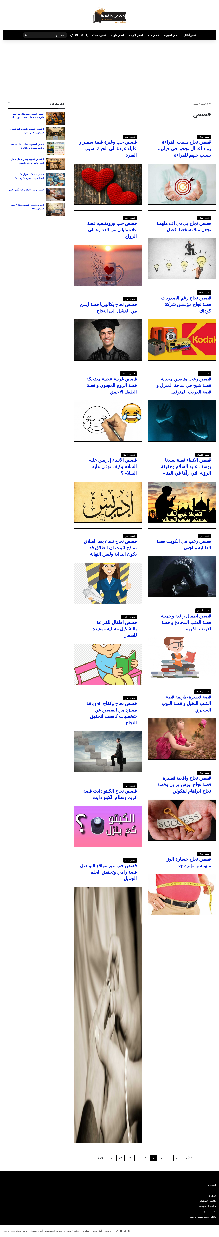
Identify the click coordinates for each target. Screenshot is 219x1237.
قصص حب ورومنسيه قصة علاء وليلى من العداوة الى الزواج (112, 230)
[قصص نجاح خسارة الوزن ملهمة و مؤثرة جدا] (182, 894)
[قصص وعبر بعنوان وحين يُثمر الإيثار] (55, 194)
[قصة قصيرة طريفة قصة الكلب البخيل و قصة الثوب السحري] (182, 738)
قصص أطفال (190, 35)
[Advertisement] (190, 68)
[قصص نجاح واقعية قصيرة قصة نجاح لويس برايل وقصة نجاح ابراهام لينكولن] (182, 820)
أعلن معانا (211, 1190)
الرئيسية (205, 103)
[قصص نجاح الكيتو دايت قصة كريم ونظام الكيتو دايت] (108, 826)
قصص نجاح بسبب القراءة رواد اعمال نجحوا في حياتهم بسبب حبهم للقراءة (184, 148)
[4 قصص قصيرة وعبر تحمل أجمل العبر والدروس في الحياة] (55, 164)
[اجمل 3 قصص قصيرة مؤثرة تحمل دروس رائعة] (55, 209)
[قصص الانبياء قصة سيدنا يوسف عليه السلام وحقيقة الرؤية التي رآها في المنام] (182, 502)
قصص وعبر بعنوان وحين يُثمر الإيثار (26, 189)
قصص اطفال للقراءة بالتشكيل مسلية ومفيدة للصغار (115, 629)
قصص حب (153, 35)
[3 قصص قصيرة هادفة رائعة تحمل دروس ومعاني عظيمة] (55, 133)
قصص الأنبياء (137, 35)
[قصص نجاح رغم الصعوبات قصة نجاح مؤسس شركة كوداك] (182, 339)
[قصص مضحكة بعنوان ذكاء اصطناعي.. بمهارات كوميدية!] (55, 179)
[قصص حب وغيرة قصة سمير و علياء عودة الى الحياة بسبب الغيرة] (108, 184)
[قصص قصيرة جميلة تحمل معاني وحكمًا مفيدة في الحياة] (55, 148)
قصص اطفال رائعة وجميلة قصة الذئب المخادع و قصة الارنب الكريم (186, 622)
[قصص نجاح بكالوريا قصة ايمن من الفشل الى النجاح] (108, 339)
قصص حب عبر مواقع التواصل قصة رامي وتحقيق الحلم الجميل (108, 872)
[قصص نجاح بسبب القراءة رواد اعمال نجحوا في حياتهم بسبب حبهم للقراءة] (182, 184)
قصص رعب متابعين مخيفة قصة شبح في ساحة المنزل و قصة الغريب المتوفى (184, 385)
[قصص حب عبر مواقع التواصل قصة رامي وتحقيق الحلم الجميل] (108, 1015)
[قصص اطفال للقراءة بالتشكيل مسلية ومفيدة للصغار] (108, 664)
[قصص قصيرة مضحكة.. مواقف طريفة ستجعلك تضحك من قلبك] (55, 118)
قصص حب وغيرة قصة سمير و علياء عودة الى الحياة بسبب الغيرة (108, 148)
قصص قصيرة (172, 35)
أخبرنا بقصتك (209, 1211)
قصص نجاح (204, 136)
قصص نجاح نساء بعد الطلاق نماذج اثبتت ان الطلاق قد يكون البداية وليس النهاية (110, 548)
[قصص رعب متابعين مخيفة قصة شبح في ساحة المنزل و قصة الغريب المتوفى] (182, 420)
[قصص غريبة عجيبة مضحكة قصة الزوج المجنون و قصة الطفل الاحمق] (108, 420)
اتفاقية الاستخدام (207, 1201)
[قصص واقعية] (109, 15)
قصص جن (204, 373)
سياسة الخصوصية (207, 1206)
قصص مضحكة (99, 35)
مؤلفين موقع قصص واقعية (203, 1216)
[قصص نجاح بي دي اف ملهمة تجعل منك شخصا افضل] (182, 258)
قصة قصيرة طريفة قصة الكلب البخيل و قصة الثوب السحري (186, 703)
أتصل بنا (212, 1195)
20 (120, 1157)
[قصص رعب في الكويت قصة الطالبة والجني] (182, 576)
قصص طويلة (117, 35)
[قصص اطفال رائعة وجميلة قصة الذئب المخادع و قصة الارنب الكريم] (182, 657)
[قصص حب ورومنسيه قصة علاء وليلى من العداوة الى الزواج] (108, 265)
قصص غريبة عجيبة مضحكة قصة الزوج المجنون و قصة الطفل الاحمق (111, 385)
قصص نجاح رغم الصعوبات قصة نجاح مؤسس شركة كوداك (186, 304)
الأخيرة (101, 1157)
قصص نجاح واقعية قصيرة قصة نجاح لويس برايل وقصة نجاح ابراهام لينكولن (184, 784)
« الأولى (188, 1157)
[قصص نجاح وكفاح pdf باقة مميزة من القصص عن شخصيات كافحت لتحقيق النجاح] (108, 751)
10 (129, 1157)
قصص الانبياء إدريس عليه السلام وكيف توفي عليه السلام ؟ (113, 466)
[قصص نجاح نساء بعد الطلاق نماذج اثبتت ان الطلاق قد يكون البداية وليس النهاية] (108, 583)
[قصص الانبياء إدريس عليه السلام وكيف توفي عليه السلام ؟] (108, 502)
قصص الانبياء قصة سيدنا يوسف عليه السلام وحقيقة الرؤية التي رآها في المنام (186, 466)
